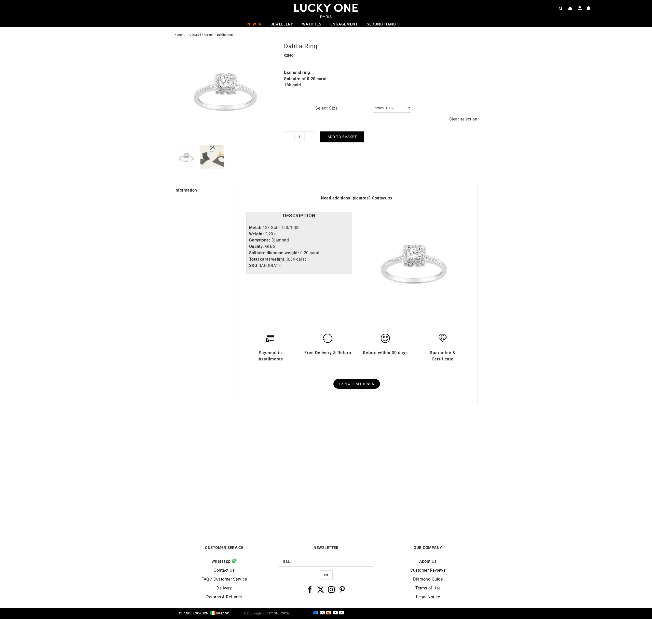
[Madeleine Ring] (288, 435)
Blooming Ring (364, 510)
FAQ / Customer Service (224, 579)
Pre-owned (194, 34)
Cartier (209, 34)
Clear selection (463, 119)
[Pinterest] (342, 589)
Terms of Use (428, 588)
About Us (428, 561)
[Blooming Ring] (364, 435)
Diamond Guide (428, 579)
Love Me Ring (439, 510)
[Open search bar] (560, 8)
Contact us (382, 198)
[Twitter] (320, 589)
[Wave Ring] (212, 435)
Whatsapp (221, 561)
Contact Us (224, 570)
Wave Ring (212, 510)
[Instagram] (331, 589)
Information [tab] (185, 190)
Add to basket (342, 137)
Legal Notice (428, 597)
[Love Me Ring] (439, 435)
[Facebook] (310, 589)
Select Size (326, 108)
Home (178, 34)
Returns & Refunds (224, 597)
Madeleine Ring (288, 510)
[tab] (299, 216)
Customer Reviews (427, 570)
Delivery (224, 588)
